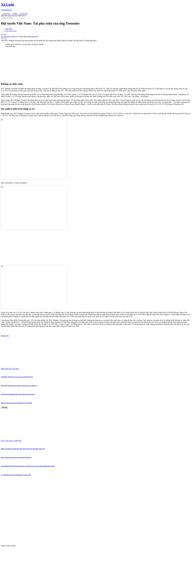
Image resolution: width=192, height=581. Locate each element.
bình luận (31, 37)
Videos (15, 14)
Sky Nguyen (5, 37)
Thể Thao (8, 29)
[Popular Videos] (11, 14)
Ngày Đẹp (24, 14)
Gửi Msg (4, 407)
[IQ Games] (2, 14)
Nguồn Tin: (5, 336)
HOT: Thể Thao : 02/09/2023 (11, 441)
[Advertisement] (67, 64)
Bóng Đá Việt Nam (11, 31)
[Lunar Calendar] (19, 14)
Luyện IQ (6, 14)
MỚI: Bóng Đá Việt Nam (10, 369)
